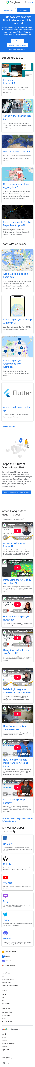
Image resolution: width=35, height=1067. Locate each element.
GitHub (7, 864)
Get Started (24, 10)
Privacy (9, 1058)
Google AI (4, 1046)
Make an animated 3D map (17, 151)
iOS (3, 997)
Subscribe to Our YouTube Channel (13, 519)
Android (4, 994)
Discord (7, 938)
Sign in (30, 2)
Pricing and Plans (7, 1012)
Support (4, 1018)
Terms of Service (7, 1021)
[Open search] (25, 2)
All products (5, 1050)
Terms (4, 1058)
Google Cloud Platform (8, 1043)
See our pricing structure (17, 45)
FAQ (3, 976)
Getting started (6, 982)
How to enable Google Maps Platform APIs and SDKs (15, 762)
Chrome (4, 1037)
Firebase (4, 1040)
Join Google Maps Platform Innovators (16, 492)
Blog (5, 901)
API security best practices (10, 985)
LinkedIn (7, 843)
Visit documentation (17, 49)
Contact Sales (8, 10)
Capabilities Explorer (8, 979)
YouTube (7, 882)
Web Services (6, 1003)
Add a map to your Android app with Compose (13, 363)
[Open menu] (3, 2)
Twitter (6, 920)
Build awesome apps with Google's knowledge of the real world (17, 20)
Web (3, 1000)
